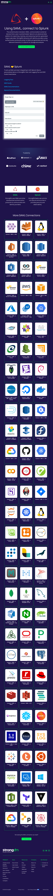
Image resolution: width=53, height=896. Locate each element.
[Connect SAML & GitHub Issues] (26, 453)
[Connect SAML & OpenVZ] (11, 637)
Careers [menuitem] (33, 865)
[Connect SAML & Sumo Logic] (11, 739)
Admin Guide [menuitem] (15, 867)
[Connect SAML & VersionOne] (11, 780)
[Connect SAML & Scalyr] (41, 698)
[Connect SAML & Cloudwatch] (26, 351)
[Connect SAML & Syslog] (41, 739)
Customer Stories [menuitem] (24, 872)
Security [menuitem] (33, 867)
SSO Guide (8, 83)
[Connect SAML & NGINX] (26, 617)
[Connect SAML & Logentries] (26, 535)
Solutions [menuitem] (5, 868)
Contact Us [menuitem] (45, 863)
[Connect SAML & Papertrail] (11, 657)
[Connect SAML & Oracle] (26, 637)
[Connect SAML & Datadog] (26, 372)
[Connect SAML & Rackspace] (26, 678)
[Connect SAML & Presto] (11, 678)
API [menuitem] (13, 869)
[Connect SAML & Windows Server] (41, 780)
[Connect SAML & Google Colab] (11, 474)
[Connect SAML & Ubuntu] (41, 759)
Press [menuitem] (32, 871)
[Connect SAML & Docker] (41, 392)
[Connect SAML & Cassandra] (11, 331)
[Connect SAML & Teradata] (26, 759)
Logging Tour (8, 80)
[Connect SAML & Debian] (41, 372)
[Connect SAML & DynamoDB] (26, 413)
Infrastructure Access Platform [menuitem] (6, 864)
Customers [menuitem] (5, 878)
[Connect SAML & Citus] (11, 351)
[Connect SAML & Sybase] (26, 739)
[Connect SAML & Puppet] (26, 820)
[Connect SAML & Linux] (41, 515)
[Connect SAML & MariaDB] (41, 555)
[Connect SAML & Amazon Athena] (26, 229)
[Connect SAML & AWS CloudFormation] (11, 800)
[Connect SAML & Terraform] (26, 800)
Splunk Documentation (12, 90)
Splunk (38, 195)
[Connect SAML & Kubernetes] (26, 515)
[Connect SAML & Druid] (11, 413)
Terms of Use (46, 889)
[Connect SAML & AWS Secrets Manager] (41, 820)
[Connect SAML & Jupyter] (11, 515)
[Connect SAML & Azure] (11, 311)
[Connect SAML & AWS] (26, 290)
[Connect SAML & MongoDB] (11, 596)
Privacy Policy (21, 889)
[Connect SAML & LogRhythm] (11, 555)
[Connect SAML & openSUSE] (41, 617)
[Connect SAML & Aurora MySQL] (41, 270)
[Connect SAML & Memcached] (11, 576)
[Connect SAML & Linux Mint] (11, 535)
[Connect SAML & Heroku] (11, 494)
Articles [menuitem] (24, 865)
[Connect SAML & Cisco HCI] (41, 331)
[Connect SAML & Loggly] (41, 535)
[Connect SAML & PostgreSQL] (41, 657)
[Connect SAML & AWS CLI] (41, 290)
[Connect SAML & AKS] (11, 229)
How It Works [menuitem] (6, 870)
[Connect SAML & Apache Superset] (26, 270)
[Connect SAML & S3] (26, 698)
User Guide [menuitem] (15, 865)
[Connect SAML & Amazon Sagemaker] (11, 270)
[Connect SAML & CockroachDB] (11, 372)
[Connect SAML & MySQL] (41, 596)
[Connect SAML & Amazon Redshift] (41, 250)
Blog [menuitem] (23, 863)
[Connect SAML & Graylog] (26, 474)
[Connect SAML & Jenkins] (26, 494)
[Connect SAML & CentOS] (26, 331)
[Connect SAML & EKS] (41, 413)
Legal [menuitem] (32, 869)
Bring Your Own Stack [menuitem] (6, 873)
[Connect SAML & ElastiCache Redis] (26, 433)
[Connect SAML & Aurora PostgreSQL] (11, 290)
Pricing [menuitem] (4, 876)
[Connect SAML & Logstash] (26, 555)
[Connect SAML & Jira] (41, 494)
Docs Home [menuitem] (15, 863)
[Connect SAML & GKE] (41, 453)
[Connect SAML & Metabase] (26, 576)
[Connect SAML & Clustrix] (41, 351)
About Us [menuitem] (33, 863)
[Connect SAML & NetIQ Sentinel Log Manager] (11, 617)
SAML (15, 195)
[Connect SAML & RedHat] (41, 678)
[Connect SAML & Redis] (11, 698)
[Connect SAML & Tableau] (11, 759)
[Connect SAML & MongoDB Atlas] (26, 596)
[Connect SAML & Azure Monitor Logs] (26, 311)
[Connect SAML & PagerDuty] (41, 637)
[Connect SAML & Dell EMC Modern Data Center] (11, 392)
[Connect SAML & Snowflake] (26, 718)
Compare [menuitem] (5, 880)
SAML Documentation (11, 87)
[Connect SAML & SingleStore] (11, 718)
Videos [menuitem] (23, 867)
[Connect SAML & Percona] (26, 657)
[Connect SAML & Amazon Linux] (41, 229)
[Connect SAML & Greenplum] (41, 474)
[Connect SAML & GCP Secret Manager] (11, 820)
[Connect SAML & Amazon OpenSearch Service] (11, 250)
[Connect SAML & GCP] (11, 453)
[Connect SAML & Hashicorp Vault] (41, 800)
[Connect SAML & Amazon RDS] (26, 250)
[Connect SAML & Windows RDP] (26, 780)
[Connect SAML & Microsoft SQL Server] (41, 576)
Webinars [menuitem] (24, 869)
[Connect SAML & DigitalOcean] (26, 392)
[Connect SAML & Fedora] (41, 433)
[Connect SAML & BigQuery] (41, 311)
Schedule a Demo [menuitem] (45, 865)
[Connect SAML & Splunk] (41, 718)
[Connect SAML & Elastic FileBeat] (11, 433)
